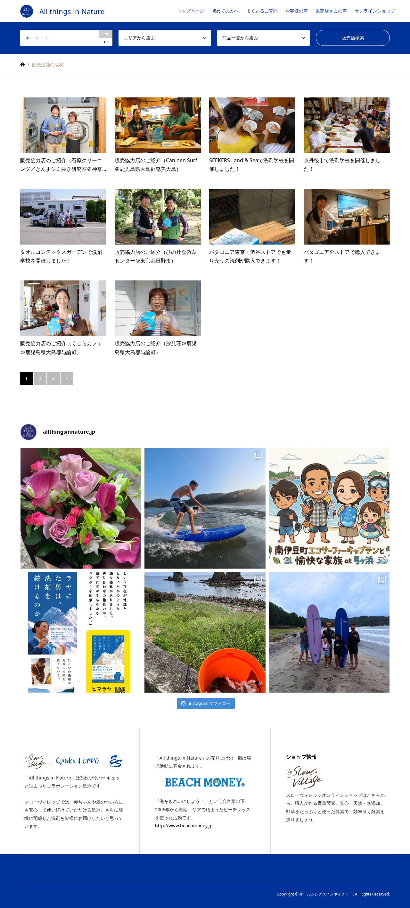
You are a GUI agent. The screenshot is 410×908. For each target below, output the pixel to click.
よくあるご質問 (262, 11)
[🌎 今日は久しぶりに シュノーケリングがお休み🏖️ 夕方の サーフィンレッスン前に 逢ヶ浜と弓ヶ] (204, 632)
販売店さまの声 (331, 11)
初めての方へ (225, 11)
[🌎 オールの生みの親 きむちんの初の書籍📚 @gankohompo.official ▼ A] (80, 632)
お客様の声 (296, 11)
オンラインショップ (375, 11)
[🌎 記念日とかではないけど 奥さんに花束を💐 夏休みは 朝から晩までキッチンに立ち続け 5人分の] (80, 508)
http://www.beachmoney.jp (184, 825)
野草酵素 (326, 803)
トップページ (190, 11)
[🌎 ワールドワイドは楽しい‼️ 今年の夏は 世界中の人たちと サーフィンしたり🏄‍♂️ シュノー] (204, 508)
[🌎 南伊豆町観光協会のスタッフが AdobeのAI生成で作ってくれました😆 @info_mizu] (329, 508)
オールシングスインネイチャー (326, 894)
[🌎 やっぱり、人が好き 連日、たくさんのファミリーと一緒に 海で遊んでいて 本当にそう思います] (329, 632)
